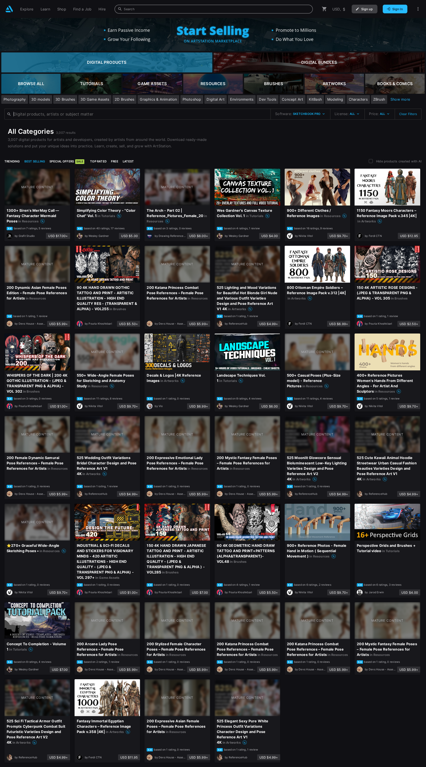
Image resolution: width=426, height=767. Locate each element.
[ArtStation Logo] (9, 9)
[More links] (418, 9)
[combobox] (213, 9)
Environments (242, 99)
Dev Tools (267, 99)
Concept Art (292, 99)
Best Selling (34, 161)
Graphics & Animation (158, 99)
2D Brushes (124, 99)
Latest (128, 161)
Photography (15, 99)
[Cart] (324, 9)
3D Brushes (65, 99)
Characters (358, 99)
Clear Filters (408, 114)
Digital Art (215, 99)
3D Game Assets (95, 99)
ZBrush (379, 99)
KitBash (315, 99)
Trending (12, 161)
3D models (40, 99)
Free (114, 161)
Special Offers (66, 161)
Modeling (335, 99)
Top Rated (98, 161)
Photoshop (192, 99)
